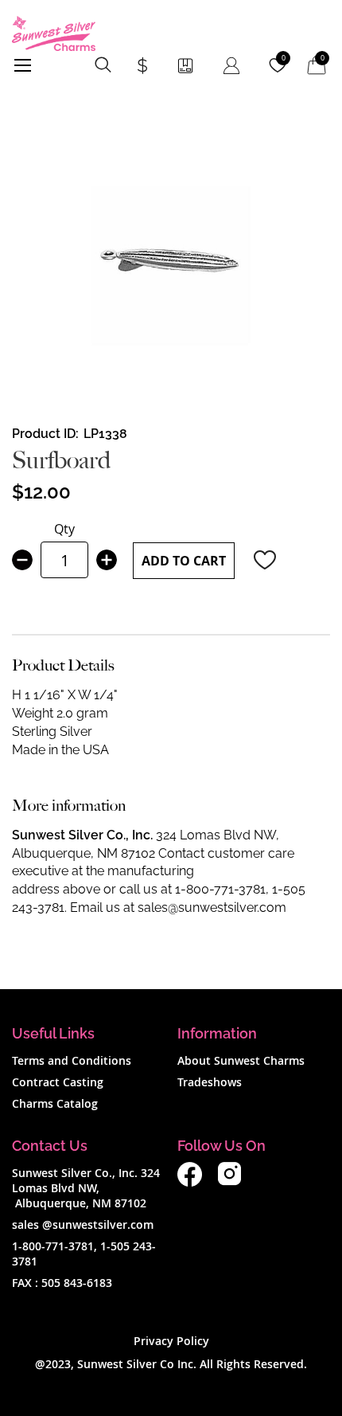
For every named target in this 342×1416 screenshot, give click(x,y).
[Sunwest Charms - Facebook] (189, 1182)
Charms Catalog (55, 1103)
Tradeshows (209, 1081)
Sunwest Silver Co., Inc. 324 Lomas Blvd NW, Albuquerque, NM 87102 (86, 1188)
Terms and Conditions (71, 1060)
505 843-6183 (76, 1282)
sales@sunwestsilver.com (212, 907)
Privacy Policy (171, 1340)
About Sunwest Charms (241, 1060)
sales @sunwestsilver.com (83, 1224)
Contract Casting (57, 1081)
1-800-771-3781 (220, 889)
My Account (231, 65)
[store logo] (53, 33)
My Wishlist (284, 58)
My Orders (185, 65)
